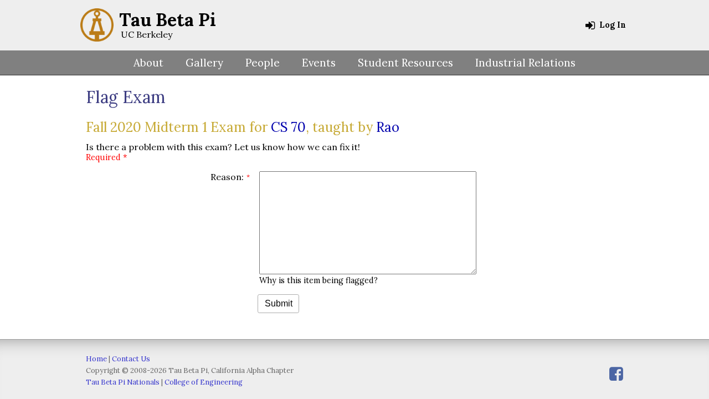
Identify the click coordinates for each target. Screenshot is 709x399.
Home (96, 359)
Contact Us (131, 359)
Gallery (204, 62)
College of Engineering (204, 382)
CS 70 (288, 127)
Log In (611, 25)
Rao (387, 127)
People (262, 62)
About (148, 62)
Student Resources (405, 62)
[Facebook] (616, 374)
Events (319, 62)
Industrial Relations (525, 62)
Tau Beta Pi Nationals (123, 382)
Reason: (227, 176)
